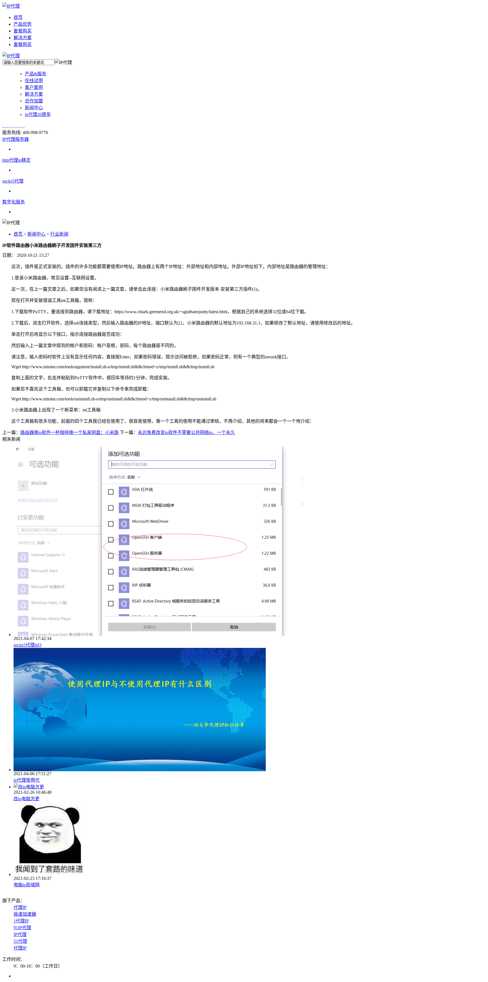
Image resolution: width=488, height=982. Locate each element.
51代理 (20, 941)
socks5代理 (12, 181)
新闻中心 (36, 234)
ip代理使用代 (27, 780)
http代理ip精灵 (16, 160)
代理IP (20, 907)
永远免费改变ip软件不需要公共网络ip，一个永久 (186, 432)
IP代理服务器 (15, 139)
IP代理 (20, 934)
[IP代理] (11, 6)
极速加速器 (25, 914)
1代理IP (21, 921)
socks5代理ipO (28, 645)
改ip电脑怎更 (27, 798)
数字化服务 (13, 202)
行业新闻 (59, 234)
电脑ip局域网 (27, 884)
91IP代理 (22, 927)
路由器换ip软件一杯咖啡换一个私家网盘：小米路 (69, 432)
